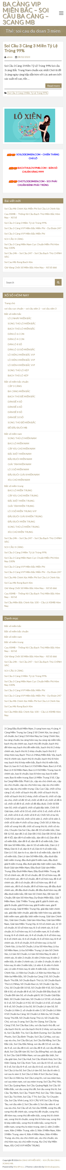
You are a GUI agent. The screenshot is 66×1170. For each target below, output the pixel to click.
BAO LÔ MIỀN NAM (18, 443)
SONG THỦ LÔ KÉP (18, 370)
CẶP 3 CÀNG (15, 386)
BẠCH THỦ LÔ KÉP (18, 375)
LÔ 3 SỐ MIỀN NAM (18, 469)
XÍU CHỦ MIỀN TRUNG (20, 531)
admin (9, 57)
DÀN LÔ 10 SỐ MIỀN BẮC (21, 349)
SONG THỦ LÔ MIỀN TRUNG (23, 526)
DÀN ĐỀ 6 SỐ (15, 406)
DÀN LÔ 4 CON (16, 339)
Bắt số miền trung (13, 486)
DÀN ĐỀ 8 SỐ (15, 412)
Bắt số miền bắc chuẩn (16, 381)
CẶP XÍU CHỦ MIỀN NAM (21, 448)
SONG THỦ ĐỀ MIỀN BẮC (22, 422)
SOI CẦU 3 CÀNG (13, 238)
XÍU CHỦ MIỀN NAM (19, 479)
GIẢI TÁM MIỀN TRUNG (21, 505)
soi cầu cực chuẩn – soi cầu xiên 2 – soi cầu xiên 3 (30, 308)
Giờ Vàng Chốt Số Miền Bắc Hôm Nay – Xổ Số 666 (30, 267)
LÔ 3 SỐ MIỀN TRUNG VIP (22, 511)
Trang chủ (9, 303)
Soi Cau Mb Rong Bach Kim (18, 262)
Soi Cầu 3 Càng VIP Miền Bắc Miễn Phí (24, 233)
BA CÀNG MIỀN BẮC (19, 391)
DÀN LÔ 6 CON (16, 333)
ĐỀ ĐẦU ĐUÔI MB (17, 427)
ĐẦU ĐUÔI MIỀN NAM (20, 459)
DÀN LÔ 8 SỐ (15, 344)
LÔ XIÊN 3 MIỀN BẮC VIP (21, 359)
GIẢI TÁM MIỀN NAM (19, 464)
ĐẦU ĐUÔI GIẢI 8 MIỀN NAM (23, 474)
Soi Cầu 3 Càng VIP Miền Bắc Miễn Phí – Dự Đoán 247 (32, 228)
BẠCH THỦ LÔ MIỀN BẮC (21, 328)
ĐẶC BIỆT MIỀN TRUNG (21, 500)
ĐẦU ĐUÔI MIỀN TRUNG (21, 521)
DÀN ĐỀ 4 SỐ (15, 401)
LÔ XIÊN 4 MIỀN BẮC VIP (21, 365)
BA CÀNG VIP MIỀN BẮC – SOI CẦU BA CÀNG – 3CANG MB (26, 13)
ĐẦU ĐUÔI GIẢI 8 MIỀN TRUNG (25, 516)
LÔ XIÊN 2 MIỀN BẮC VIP (21, 354)
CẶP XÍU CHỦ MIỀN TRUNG (23, 495)
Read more (53, 85)
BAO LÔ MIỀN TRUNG (20, 490)
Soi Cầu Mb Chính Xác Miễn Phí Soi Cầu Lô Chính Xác (32, 208)
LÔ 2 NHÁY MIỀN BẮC (19, 318)
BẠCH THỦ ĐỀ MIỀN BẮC (21, 396)
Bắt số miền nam (13, 433)
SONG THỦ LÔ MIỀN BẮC (22, 323)
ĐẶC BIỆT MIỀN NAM (19, 453)
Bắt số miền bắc (12, 313)
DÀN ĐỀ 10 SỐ (16, 417)
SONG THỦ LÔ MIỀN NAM (22, 438)
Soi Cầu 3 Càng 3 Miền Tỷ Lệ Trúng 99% (31, 48)
